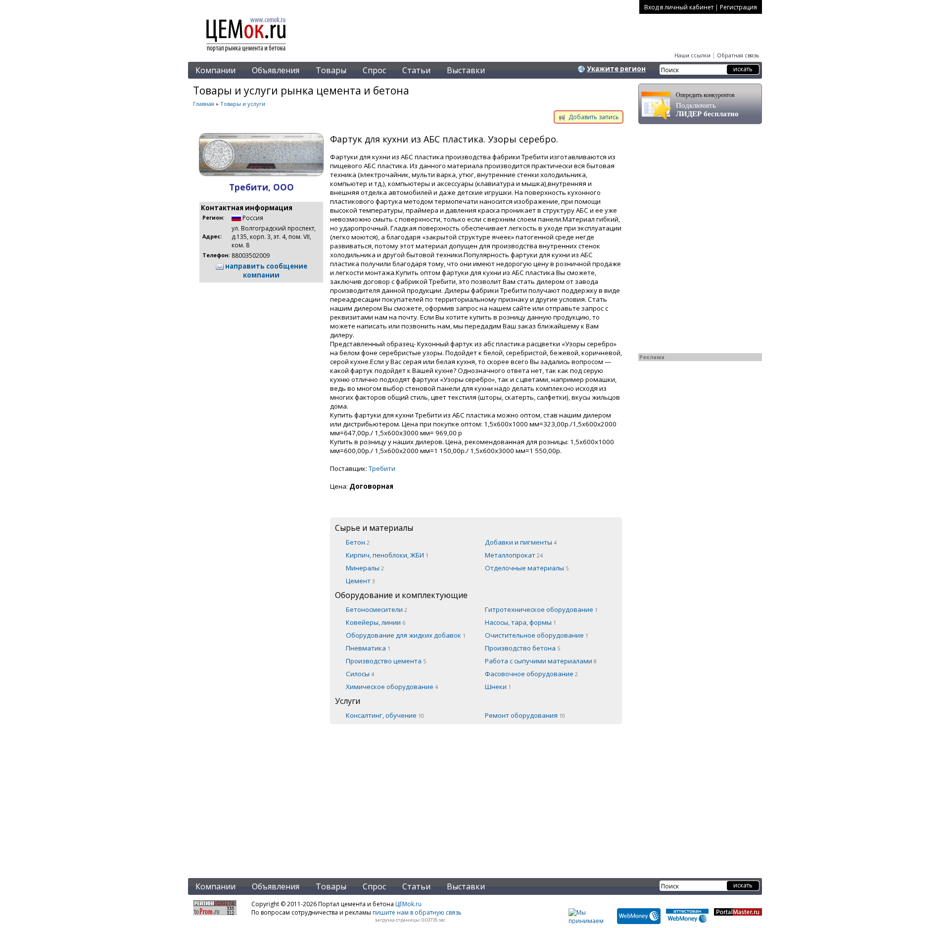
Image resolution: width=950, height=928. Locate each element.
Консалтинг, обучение (385, 715)
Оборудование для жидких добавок (406, 635)
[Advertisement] (408, 795)
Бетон (358, 542)
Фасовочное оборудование (531, 673)
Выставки (466, 70)
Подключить (707, 105)
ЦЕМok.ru (408, 904)
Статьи (416, 70)
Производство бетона (522, 648)
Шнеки (498, 686)
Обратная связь (738, 55)
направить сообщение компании (265, 270)
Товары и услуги (242, 103)
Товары (331, 70)
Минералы (365, 567)
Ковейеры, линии (375, 622)
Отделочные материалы (527, 567)
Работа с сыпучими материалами (541, 660)
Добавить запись (593, 117)
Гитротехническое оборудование (541, 609)
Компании (215, 70)
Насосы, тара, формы (520, 622)
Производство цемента (386, 660)
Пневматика (368, 648)
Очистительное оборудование (536, 635)
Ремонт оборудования (525, 715)
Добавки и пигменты (521, 542)
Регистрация (738, 7)
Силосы (360, 673)
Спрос (374, 70)
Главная (203, 103)
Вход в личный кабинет (678, 7)
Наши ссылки (692, 55)
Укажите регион (616, 68)
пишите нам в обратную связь (417, 912)
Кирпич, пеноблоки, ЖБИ (387, 555)
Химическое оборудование (392, 686)
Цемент (360, 580)
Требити (382, 468)
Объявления (275, 70)
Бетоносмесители (376, 609)
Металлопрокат (514, 555)
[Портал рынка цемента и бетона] (246, 52)
